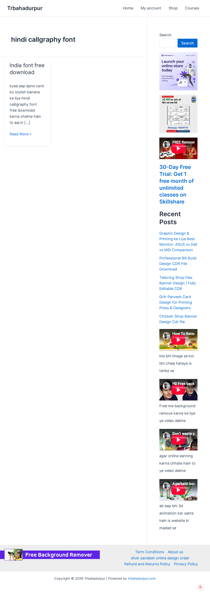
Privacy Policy (186, 564)
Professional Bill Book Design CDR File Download (178, 263)
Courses (192, 8)
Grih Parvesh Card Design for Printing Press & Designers (175, 302)
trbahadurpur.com (142, 578)
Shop (173, 8)
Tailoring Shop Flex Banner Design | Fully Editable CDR (177, 283)
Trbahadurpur (24, 8)
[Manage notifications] (200, 587)
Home (128, 8)
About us (175, 552)
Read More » (21, 133)
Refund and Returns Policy (147, 564)
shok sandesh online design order (160, 558)
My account (151, 8)
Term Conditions (149, 552)
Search (165, 35)
